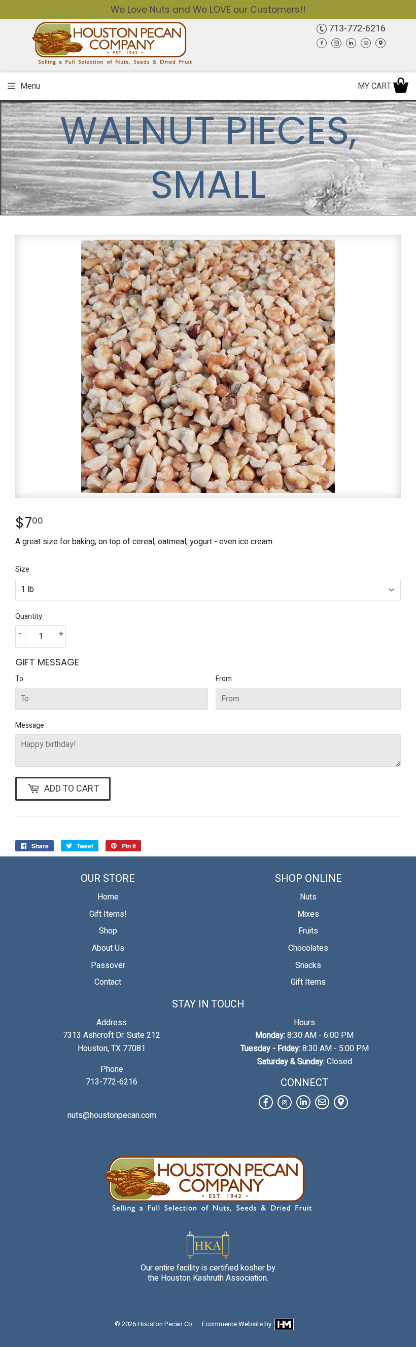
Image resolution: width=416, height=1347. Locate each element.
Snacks (308, 965)
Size (22, 569)
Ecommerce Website (232, 1324)
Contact (107, 982)
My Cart (375, 86)
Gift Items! (108, 914)
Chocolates (308, 948)
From (224, 679)
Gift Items (308, 982)
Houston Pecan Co (164, 1324)
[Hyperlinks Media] (283, 1324)
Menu (30, 86)
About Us (108, 948)
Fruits (308, 931)
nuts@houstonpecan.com (111, 1115)
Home (108, 897)
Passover (108, 965)
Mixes (308, 914)
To (19, 679)
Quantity (28, 616)
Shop (108, 931)
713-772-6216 (356, 28)
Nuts (308, 897)
